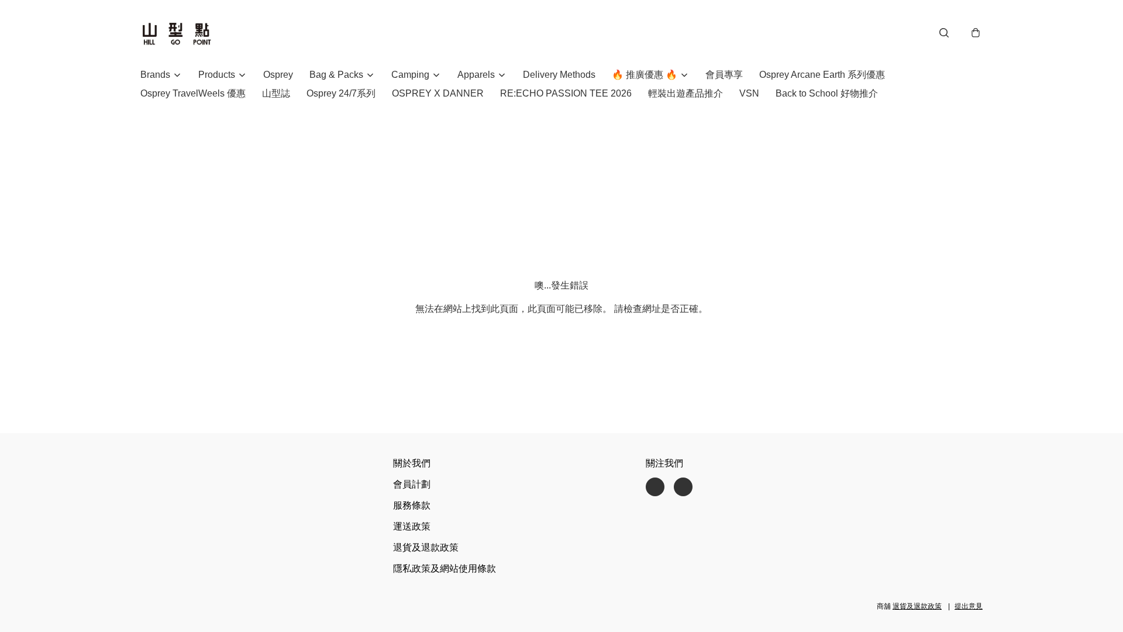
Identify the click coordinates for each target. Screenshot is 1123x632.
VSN (749, 93)
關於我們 (411, 463)
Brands (155, 75)
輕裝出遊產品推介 (685, 93)
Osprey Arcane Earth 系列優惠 (822, 75)
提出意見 (969, 606)
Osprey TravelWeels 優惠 (193, 93)
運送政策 (411, 526)
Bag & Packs (336, 75)
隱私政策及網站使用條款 (444, 568)
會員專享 (724, 75)
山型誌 (276, 93)
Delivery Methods (559, 75)
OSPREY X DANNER (438, 93)
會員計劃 (411, 484)
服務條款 (411, 505)
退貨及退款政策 (426, 547)
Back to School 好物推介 (827, 93)
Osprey (278, 75)
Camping (410, 75)
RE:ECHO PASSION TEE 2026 (566, 93)
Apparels (476, 75)
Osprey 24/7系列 (341, 93)
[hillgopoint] (176, 32)
